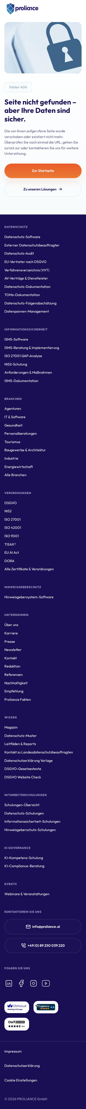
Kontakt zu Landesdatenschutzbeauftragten (38, 752)
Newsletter (13, 649)
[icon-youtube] (45, 983)
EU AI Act (11, 552)
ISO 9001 (11, 536)
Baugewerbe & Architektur (25, 450)
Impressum (13, 1051)
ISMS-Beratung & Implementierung (31, 347)
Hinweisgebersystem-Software (29, 597)
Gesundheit (13, 425)
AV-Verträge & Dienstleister (26, 278)
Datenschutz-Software (22, 237)
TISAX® (10, 544)
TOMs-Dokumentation (22, 295)
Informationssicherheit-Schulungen (32, 821)
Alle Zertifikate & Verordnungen (29, 569)
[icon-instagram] (33, 983)
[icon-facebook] (21, 983)
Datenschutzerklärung (22, 1065)
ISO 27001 (12, 519)
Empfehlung (13, 691)
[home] (21, 8)
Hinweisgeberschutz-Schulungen (30, 830)
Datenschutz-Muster (20, 735)
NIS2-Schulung (15, 364)
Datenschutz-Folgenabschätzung (30, 303)
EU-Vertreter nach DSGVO (25, 261)
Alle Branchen (15, 475)
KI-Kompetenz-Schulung (23, 858)
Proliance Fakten (17, 699)
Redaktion (12, 666)
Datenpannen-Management (26, 311)
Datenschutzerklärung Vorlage (28, 760)
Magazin (11, 727)
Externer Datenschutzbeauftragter (32, 245)
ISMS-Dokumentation (21, 380)
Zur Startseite (43, 170)
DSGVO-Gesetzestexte (22, 768)
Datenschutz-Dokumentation (27, 286)
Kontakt (10, 658)
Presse (9, 641)
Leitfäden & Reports (20, 744)
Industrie (11, 458)
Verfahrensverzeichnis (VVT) (26, 270)
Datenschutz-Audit (19, 253)
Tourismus (12, 442)
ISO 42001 (12, 527)
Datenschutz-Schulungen (24, 813)
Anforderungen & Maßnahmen (28, 372)
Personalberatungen (20, 433)
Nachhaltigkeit (16, 683)
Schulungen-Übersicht (21, 805)
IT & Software (15, 417)
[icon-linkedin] (8, 983)
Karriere (11, 633)
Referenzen (13, 674)
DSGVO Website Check (22, 777)
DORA (9, 561)
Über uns (11, 625)
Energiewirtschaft (18, 466)
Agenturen (12, 408)
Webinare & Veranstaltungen (26, 894)
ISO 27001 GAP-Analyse (23, 356)
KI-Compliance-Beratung (24, 866)
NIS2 (8, 511)
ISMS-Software (16, 339)
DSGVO (10, 503)
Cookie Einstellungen (20, 1080)
